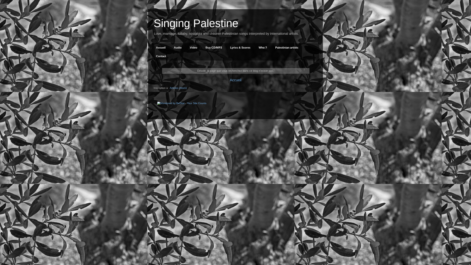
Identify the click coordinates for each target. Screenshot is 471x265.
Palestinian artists (286, 47)
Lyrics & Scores (240, 47)
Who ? (263, 47)
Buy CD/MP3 (214, 47)
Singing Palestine (196, 23)
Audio (178, 47)
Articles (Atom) (178, 87)
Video (193, 47)
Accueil (161, 47)
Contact (161, 56)
